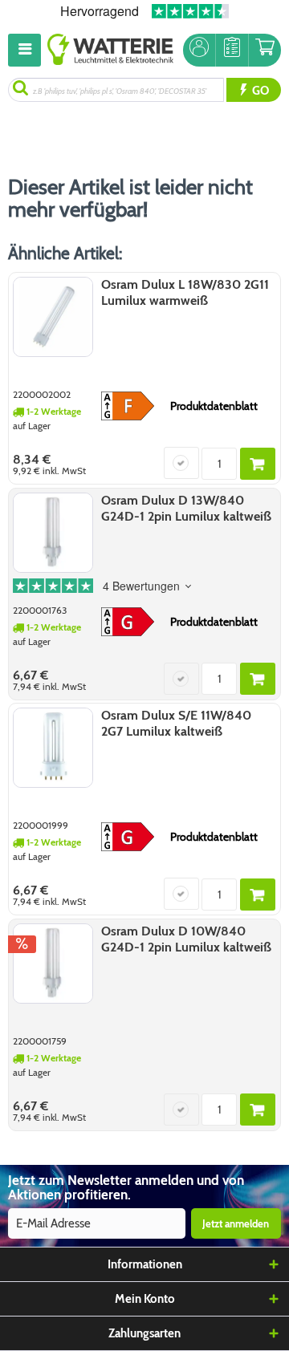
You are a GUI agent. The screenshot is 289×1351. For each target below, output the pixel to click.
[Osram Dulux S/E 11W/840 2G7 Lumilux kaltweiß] (53, 748)
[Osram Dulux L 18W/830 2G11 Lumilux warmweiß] (53, 317)
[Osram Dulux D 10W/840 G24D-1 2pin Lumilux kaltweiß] (53, 963)
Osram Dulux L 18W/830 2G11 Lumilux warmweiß (185, 292)
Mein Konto (145, 1299)
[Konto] (199, 50)
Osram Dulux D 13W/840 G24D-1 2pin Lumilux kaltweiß (186, 508)
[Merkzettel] (232, 50)
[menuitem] (27, 50)
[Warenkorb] (265, 50)
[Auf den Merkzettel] (181, 463)
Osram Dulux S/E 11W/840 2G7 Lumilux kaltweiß (176, 723)
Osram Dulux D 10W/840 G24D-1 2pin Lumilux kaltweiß (186, 939)
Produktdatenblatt (214, 406)
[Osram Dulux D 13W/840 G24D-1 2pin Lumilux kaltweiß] (53, 533)
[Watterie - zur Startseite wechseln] (110, 50)
